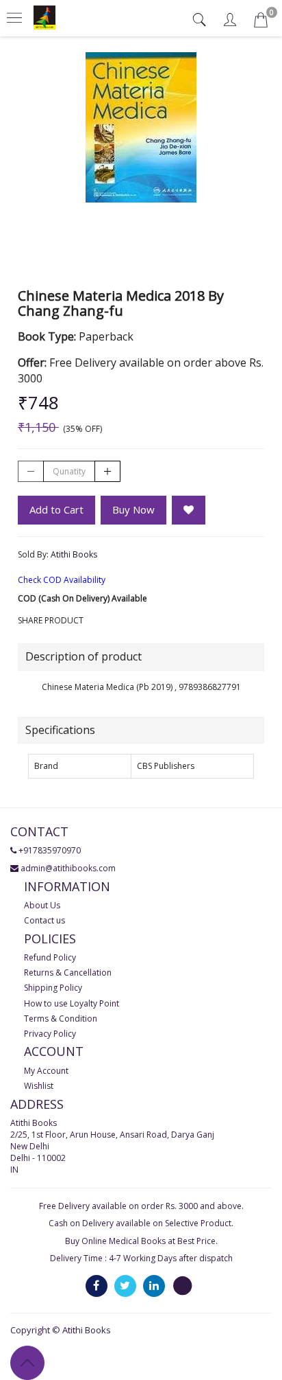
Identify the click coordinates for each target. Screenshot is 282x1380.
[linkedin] (154, 1285)
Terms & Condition (60, 1018)
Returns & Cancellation (68, 972)
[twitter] (125, 1285)
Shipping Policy (53, 987)
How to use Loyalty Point (71, 1003)
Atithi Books (74, 554)
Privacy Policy (50, 1033)
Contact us (44, 920)
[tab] (201, 19)
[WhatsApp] (183, 1285)
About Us (42, 905)
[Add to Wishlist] (188, 510)
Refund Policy (50, 957)
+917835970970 (49, 850)
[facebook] (96, 1285)
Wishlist (38, 1086)
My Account (46, 1071)
